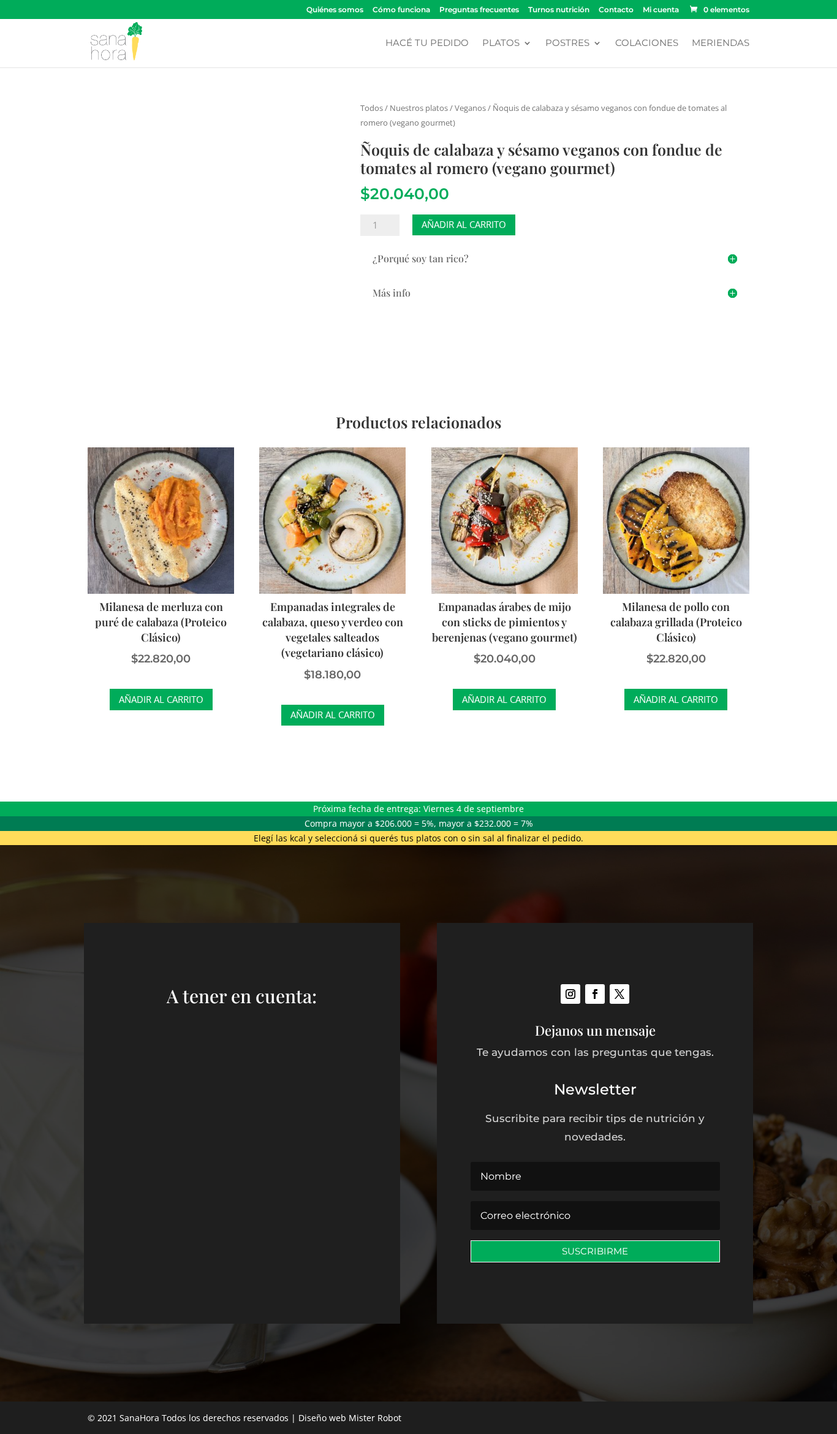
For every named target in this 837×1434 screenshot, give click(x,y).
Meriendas (720, 43)
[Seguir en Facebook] (595, 994)
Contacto (616, 10)
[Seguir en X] (619, 994)
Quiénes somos (334, 10)
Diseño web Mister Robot (349, 1418)
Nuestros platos (419, 107)
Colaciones (646, 43)
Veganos (470, 107)
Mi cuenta (661, 10)
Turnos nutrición (558, 10)
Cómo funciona (401, 10)
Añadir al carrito (464, 224)
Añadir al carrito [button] (161, 699)
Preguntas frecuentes (479, 10)
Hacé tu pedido (427, 43)
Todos (371, 107)
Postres (567, 43)
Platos (501, 43)
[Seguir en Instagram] (570, 994)
